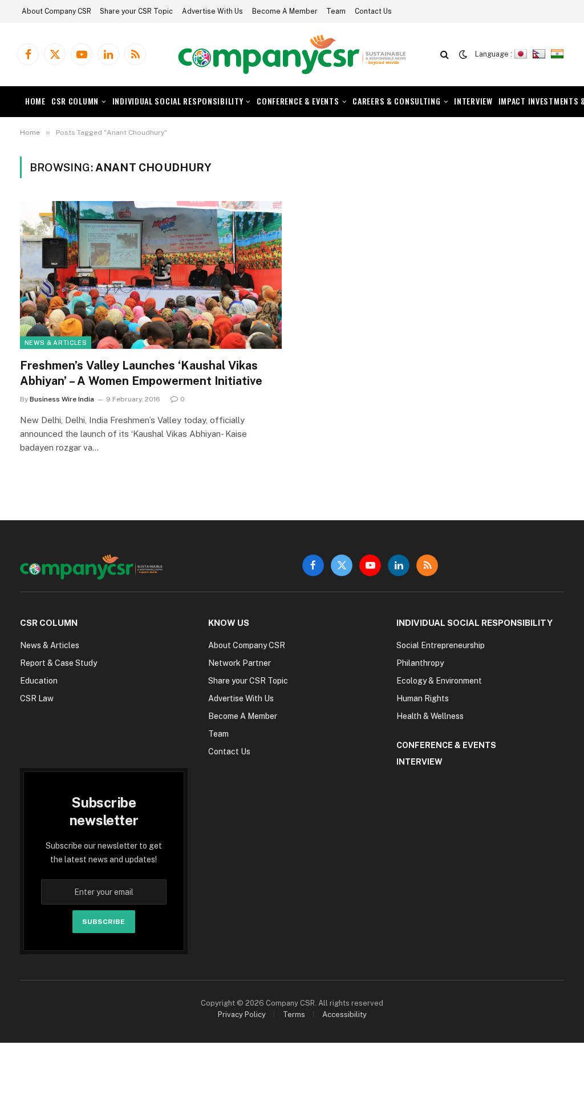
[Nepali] (540, 54)
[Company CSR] (292, 54)
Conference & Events (298, 101)
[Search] (444, 54)
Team (336, 11)
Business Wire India (62, 399)
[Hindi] (558, 54)
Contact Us (373, 11)
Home (35, 101)
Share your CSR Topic (136, 11)
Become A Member (285, 11)
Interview (473, 101)
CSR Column (75, 101)
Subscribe (103, 922)
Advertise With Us (212, 11)
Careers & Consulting (396, 101)
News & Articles (56, 342)
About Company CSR (56, 11)
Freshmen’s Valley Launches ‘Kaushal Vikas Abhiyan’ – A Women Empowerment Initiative (141, 373)
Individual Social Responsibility (178, 101)
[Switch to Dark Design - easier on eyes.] (463, 54)
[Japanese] (522, 54)
